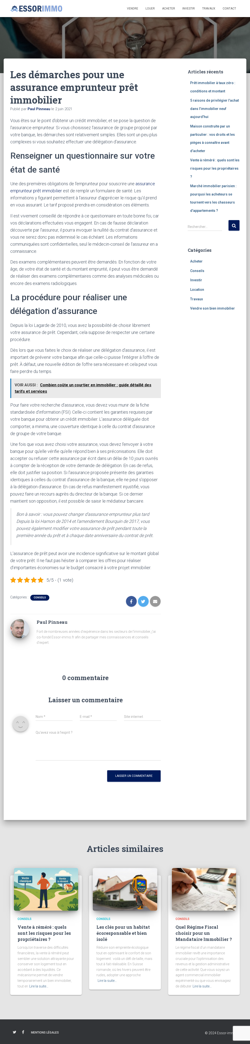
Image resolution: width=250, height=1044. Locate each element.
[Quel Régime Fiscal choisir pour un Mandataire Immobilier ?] (204, 889)
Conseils (40, 597)
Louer (150, 8)
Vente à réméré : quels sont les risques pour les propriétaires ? (215, 168)
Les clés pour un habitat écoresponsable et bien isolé (123, 933)
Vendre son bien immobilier (212, 308)
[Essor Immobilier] (36, 9)
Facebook (23, 1032)
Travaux (208, 8)
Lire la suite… (38, 986)
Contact (229, 8)
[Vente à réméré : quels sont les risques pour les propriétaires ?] (46, 889)
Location (197, 290)
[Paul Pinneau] (19, 628)
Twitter (14, 1032)
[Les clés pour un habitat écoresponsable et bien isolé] (125, 889)
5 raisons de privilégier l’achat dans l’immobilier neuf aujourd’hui (214, 108)
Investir (188, 8)
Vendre (132, 8)
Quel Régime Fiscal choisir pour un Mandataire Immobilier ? (204, 933)
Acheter (168, 8)
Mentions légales (45, 1032)
